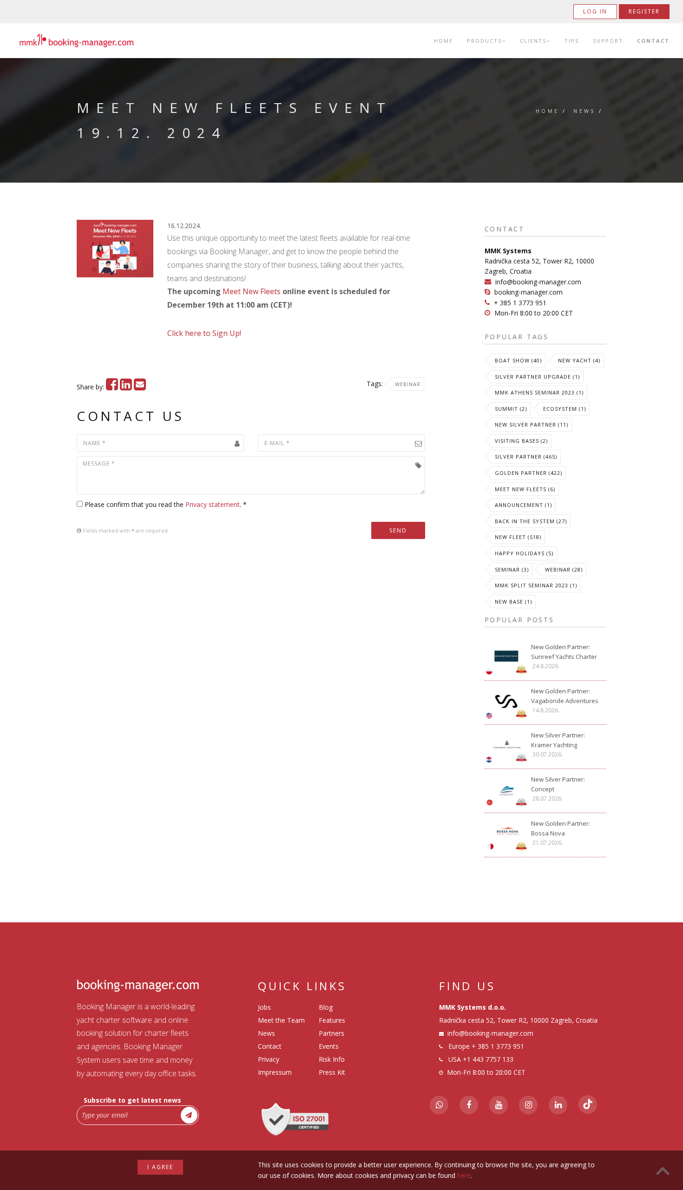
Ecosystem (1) (564, 408)
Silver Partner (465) (526, 456)
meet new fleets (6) (525, 489)
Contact (653, 40)
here (464, 1175)
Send (398, 530)
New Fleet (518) (518, 536)
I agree (160, 1167)
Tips (572, 40)
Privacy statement (212, 504)
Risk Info (332, 1059)
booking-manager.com (528, 292)
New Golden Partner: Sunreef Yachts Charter (564, 652)
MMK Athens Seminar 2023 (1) (539, 392)
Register (644, 11)
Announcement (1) (523, 504)
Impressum (275, 1072)
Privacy (268, 1059)
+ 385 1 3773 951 (520, 302)
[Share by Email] (140, 386)
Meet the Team (281, 1020)
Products (484, 40)
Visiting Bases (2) (521, 440)
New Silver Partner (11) (531, 424)
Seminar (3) (512, 569)
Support (608, 40)
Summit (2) (511, 408)
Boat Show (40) (518, 360)
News (584, 110)
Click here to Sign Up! (204, 333)
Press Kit (332, 1072)
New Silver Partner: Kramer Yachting (558, 740)
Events (329, 1046)
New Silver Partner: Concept (558, 784)
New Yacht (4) (579, 360)
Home (443, 40)
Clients (533, 40)
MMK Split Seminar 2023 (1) (536, 585)
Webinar (407, 384)
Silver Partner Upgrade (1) (537, 376)
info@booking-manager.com (538, 281)
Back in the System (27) (531, 521)
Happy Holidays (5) (524, 553)
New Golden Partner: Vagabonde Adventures (564, 696)
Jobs (264, 1007)
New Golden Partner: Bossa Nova (560, 828)
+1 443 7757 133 (488, 1059)
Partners (331, 1033)
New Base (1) (513, 601)
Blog (326, 1007)
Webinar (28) (564, 569)
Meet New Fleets (252, 291)
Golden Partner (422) (528, 472)
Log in (595, 11)
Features (332, 1020)
